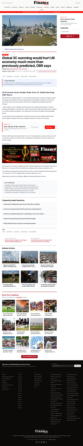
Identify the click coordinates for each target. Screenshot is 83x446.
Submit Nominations (38, 380)
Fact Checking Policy (71, 411)
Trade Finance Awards (71, 391)
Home (3, 51)
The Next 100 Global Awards (72, 393)
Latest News (4, 382)
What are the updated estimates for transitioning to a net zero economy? (24, 214)
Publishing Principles (71, 401)
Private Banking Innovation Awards (74, 418)
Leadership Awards (71, 376)
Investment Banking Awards (56, 415)
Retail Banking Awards (71, 420)
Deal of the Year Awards (55, 392)
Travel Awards (70, 397)
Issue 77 (20, 391)
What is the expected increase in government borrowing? (20, 218)
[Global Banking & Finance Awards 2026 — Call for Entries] (29, 154)
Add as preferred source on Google (47, 71)
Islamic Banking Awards (71, 378)
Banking (33, 7)
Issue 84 (20, 376)
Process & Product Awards (72, 384)
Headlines (76, 7)
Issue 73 (20, 399)
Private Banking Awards (71, 416)
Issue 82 (20, 380)
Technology (39, 7)
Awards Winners (37, 378)
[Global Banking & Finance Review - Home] (41, 3)
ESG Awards (53, 407)
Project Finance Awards (71, 382)
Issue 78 (20, 389)
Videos (57, 7)
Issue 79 (20, 387)
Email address (55, 363)
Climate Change (24, 76)
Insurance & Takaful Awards (56, 413)
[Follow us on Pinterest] (36, 442)
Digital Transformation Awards (57, 398)
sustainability (9, 76)
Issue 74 (20, 397)
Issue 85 (20, 374)
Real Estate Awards (71, 380)
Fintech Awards (54, 401)
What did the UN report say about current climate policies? (20, 223)
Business (21, 7)
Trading (52, 7)
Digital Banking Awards (55, 421)
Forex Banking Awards (55, 409)
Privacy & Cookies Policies (7, 384)
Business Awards (54, 378)
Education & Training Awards (56, 403)
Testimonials (36, 382)
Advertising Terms (5, 389)
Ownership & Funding (71, 403)
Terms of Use (5, 387)
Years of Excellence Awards (72, 399)
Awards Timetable (38, 376)
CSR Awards (53, 390)
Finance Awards (54, 423)
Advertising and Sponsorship (7, 376)
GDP (4, 76)
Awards (63, 7)
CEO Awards (53, 386)
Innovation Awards (54, 411)
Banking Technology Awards (56, 384)
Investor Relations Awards (72, 374)
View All (20, 407)
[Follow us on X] (46, 442)
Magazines (69, 7)
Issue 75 (20, 395)
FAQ (35, 387)
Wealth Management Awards (72, 395)
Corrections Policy (70, 405)
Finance (27, 7)
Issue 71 (19, 403)
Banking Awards (54, 417)
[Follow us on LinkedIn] (44, 442)
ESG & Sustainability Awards (56, 405)
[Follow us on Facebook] (41, 442)
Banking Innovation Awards (56, 419)
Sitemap (50, 439)
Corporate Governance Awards (57, 394)
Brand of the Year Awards (56, 376)
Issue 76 (20, 393)
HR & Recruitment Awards (72, 389)
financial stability (32, 76)
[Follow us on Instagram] (39, 442)
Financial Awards (70, 414)
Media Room (36, 384)
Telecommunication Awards (72, 387)
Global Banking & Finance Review (18, 69)
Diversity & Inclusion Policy (72, 409)
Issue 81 (19, 382)
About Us (4, 374)
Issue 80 (20, 384)
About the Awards (38, 374)
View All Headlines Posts (29, 356)
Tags (54, 439)
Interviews (14, 7)
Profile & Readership (6, 378)
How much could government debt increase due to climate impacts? (22, 209)
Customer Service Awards (56, 388)
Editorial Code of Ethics (71, 407)
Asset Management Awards (56, 374)
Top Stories (7, 7)
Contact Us (4, 380)
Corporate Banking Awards (56, 396)
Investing (46, 7)
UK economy (16, 76)
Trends (41, 9)
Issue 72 (20, 401)
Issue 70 (20, 405)
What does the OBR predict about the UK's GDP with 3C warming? (22, 204)
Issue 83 (20, 378)
